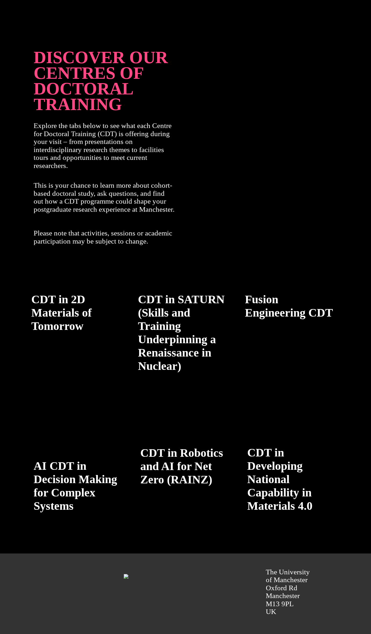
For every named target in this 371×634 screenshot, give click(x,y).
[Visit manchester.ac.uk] (93, 576)
